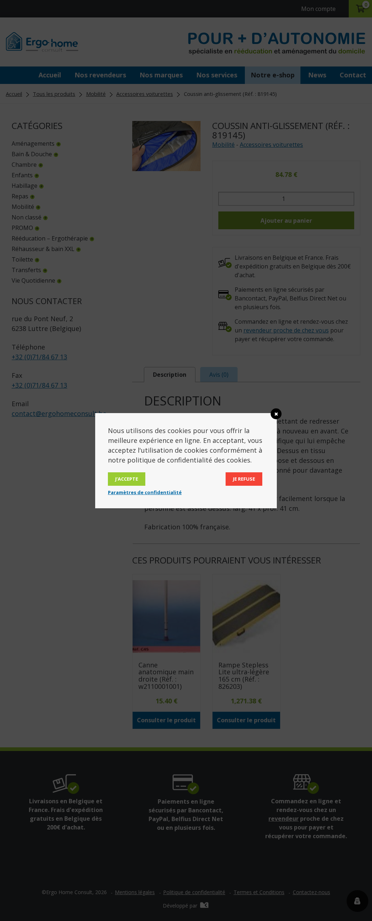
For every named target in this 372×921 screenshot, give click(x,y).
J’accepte (126, 479)
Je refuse (244, 479)
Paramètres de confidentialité (145, 492)
